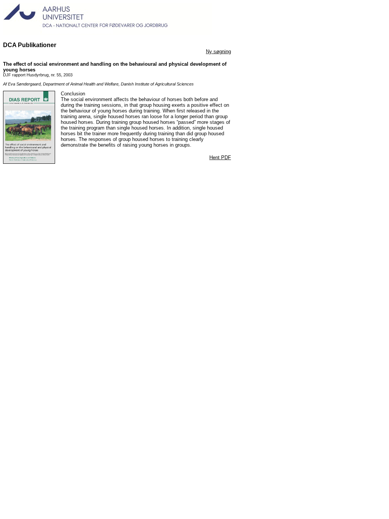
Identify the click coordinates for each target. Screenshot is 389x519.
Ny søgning (218, 51)
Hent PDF (220, 157)
